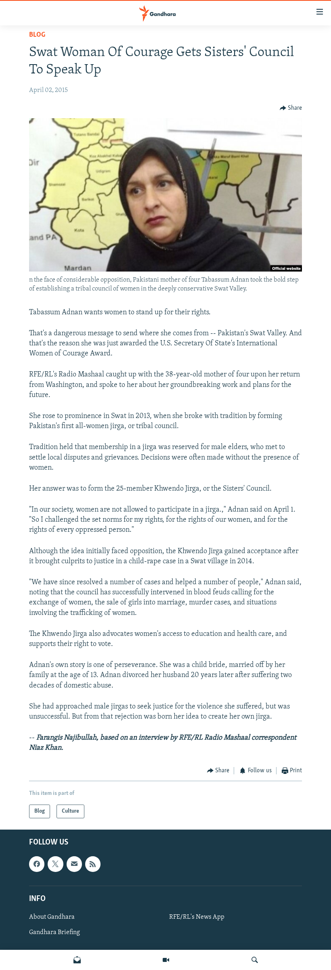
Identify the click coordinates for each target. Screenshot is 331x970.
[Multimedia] (166, 960)
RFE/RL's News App (196, 917)
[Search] (255, 960)
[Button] (291, 108)
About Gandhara (52, 917)
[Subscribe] (74, 864)
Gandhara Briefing (54, 932)
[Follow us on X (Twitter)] (55, 864)
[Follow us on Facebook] (36, 864)
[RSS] (93, 864)
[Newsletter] (77, 960)
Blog (37, 35)
